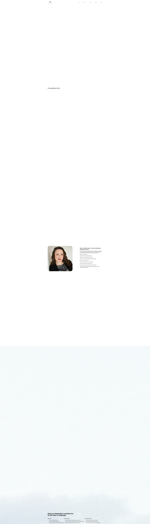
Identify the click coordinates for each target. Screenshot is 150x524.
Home (79, 2)
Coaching (90, 2)
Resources (96, 2)
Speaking (84, 2)
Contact (101, 2)
